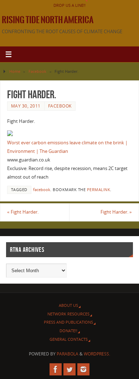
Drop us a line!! (69, 5)
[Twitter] (69, 369)
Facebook (37, 71)
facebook (41, 189)
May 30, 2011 (26, 106)
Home (14, 71)
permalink (98, 189)
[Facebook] (56, 369)
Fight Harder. (22, 212)
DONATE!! (68, 330)
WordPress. (97, 354)
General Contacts (69, 339)
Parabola (67, 354)
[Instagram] (83, 369)
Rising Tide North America (47, 20)
